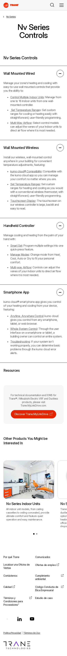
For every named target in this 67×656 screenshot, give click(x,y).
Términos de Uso (31, 633)
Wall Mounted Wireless (21, 148)
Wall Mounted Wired (19, 73)
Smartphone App (16, 292)
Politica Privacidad (12, 633)
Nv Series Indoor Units (23, 504)
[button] (34, 534)
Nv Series (11, 16)
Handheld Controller (18, 226)
